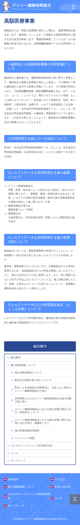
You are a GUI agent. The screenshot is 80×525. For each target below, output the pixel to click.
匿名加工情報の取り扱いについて (33, 380)
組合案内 (16, 357)
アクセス (60, 479)
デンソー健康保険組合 (26, 6)
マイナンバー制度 (24, 438)
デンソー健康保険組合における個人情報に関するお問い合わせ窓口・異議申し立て (43, 421)
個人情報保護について (23, 365)
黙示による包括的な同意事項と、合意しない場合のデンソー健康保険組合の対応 (43, 389)
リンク (14, 453)
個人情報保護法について (28, 372)
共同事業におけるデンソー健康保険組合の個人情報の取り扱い (43, 400)
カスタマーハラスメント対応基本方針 (32, 445)
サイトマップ (18, 460)
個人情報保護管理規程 (27, 430)
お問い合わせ (63, 486)
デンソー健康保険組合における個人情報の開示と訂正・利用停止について (43, 411)
